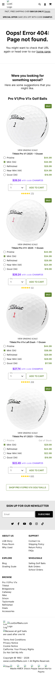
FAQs (31, 550)
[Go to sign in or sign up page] (45, 4)
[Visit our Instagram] (36, 523)
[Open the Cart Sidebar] (50, 4)
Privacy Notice (10, 642)
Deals (5, 608)
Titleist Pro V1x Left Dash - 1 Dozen (27, 342)
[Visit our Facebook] (18, 523)
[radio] (27, 157)
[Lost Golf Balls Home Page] (9, 7)
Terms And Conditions (14, 639)
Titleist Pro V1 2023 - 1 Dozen (27, 436)
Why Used (7, 547)
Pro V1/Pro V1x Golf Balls (27, 99)
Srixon (5, 598)
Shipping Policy (36, 544)
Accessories (8, 611)
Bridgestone (8, 588)
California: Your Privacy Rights (18, 649)
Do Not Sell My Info (13, 652)
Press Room (8, 544)
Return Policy (35, 547)
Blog (4, 563)
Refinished (7, 604)
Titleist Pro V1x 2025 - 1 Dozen (27, 248)
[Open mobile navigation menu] (3, 4)
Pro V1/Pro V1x (9, 582)
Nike (4, 595)
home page (43, 51)
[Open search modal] (39, 4)
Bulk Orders (34, 566)
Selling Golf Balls (37, 563)
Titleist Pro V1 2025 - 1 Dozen (27, 153)
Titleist (5, 585)
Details (47, 11)
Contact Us (34, 541)
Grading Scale (9, 566)
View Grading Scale (28, 150)
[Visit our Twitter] (12, 523)
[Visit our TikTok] (42, 523)
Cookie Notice (10, 646)
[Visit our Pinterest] (30, 523)
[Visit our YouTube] (24, 523)
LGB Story (7, 541)
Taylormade (8, 601)
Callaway (6, 592)
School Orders (36, 569)
